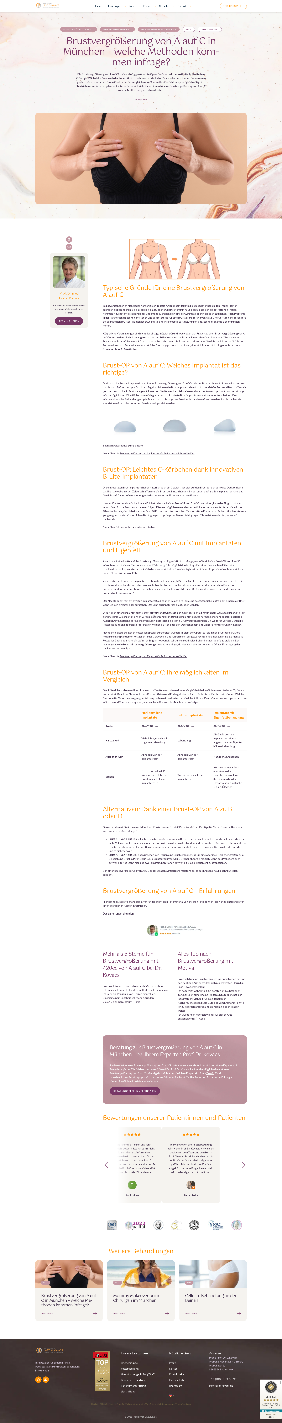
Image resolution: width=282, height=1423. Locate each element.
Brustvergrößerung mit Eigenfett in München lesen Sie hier (153, 656)
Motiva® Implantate (131, 445)
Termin (210, 1073)
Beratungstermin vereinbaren (135, 1091)
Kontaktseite (176, 1374)
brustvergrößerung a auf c (78, 29)
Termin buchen (233, 6)
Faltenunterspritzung (133, 1385)
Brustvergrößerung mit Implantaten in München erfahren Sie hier (157, 453)
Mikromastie (171, 321)
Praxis (132, 6)
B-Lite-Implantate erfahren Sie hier (136, 527)
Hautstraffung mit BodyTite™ (138, 1374)
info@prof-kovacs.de (221, 1385)
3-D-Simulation (200, 589)
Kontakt (181, 6)
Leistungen (114, 6)
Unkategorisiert (210, 29)
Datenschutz (176, 1380)
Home (97, 6)
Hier (105, 901)
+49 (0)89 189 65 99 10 (225, 1379)
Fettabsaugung (130, 1368)
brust (189, 29)
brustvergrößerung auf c (117, 29)
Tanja (137, 1001)
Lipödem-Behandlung (133, 1380)
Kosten (147, 6)
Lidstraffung (128, 1391)
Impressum (175, 1385)
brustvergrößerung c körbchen (159, 29)
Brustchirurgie (129, 1362)
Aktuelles (164, 6)
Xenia (202, 1018)
